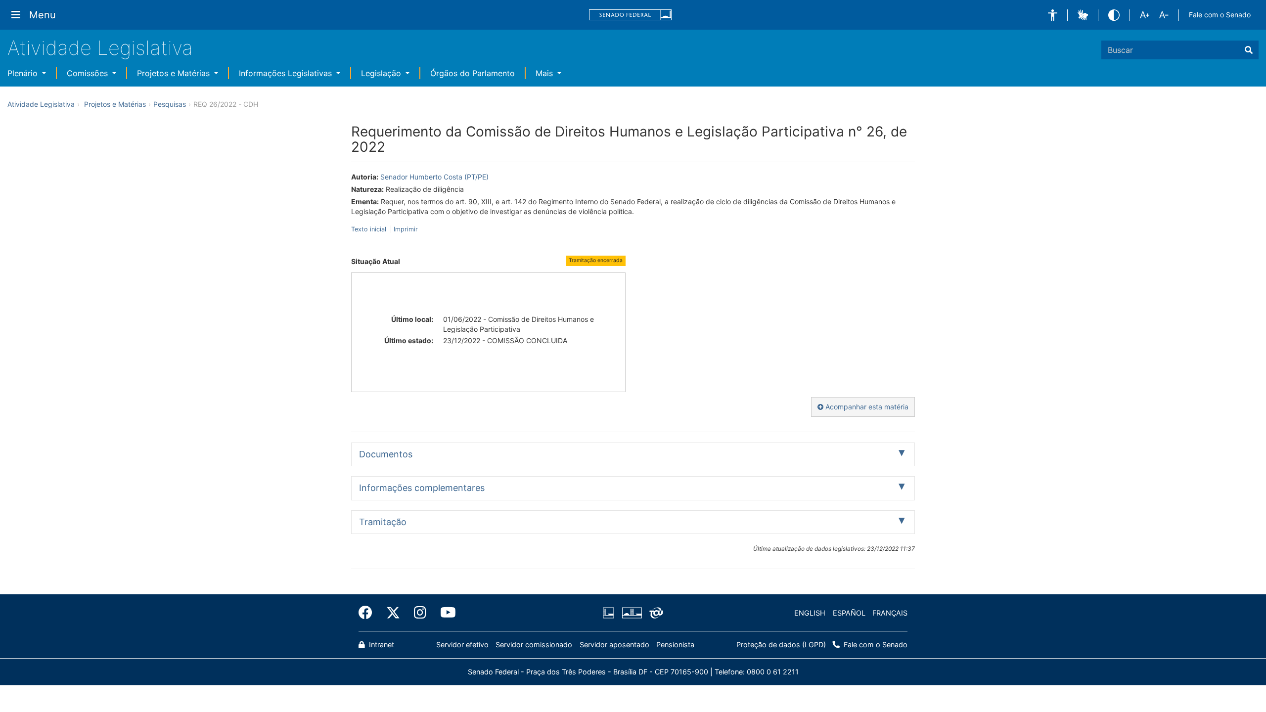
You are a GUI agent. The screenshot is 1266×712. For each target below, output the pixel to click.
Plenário (23, 73)
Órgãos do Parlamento (472, 73)
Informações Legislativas (286, 73)
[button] (1052, 15)
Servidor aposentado (614, 644)
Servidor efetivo (462, 644)
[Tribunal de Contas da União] (654, 613)
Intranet (380, 644)
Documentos (385, 454)
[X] (393, 612)
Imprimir (406, 229)
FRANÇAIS (889, 613)
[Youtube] (444, 612)
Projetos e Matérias (174, 73)
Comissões (88, 73)
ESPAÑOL (849, 613)
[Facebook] (369, 612)
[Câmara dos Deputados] (610, 613)
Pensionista (675, 644)
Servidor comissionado (534, 644)
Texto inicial (369, 229)
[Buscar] (1249, 50)
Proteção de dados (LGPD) (781, 644)
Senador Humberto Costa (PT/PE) (434, 177)
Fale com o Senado (1220, 14)
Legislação (382, 73)
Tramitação (383, 522)
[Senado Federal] (630, 15)
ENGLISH (809, 613)
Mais (545, 73)
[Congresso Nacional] (631, 613)
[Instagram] (420, 612)
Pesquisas (169, 104)
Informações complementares (422, 488)
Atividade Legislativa (100, 48)
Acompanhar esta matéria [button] (865, 406)
